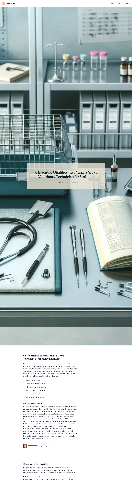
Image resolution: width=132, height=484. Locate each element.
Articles (120, 3)
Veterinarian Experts (62, 182)
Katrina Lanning (33, 445)
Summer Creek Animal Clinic (49, 447)
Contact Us (127, 3)
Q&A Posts (113, 3)
